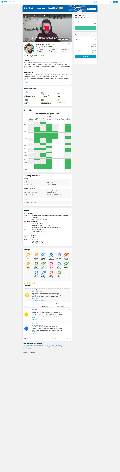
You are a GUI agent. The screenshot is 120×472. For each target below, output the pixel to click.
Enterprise (22, 2)
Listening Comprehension (54, 345)
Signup (116, 2)
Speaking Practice (41, 345)
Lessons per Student (45, 102)
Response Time (28, 95)
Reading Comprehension (29, 347)
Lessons (64, 49)
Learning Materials (49, 347)
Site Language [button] (103, 2)
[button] (94, 2)
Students (52, 49)
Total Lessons (27, 102)
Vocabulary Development (62, 347)
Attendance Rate (61, 95)
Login (110, 2)
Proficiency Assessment (29, 345)
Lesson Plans (40, 347)
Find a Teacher (13, 2)
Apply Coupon (91, 8)
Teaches (41, 49)
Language (42, 303)
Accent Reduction (27, 348)
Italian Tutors (25, 352)
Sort (57, 303)
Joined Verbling (44, 95)
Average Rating (61, 102)
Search (25, 303)
